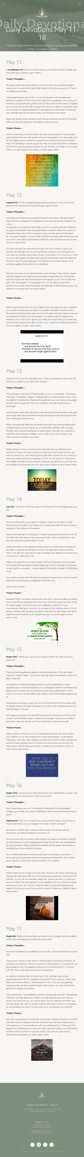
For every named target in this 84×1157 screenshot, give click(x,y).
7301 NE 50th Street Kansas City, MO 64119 (42, 1126)
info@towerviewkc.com (42, 1131)
